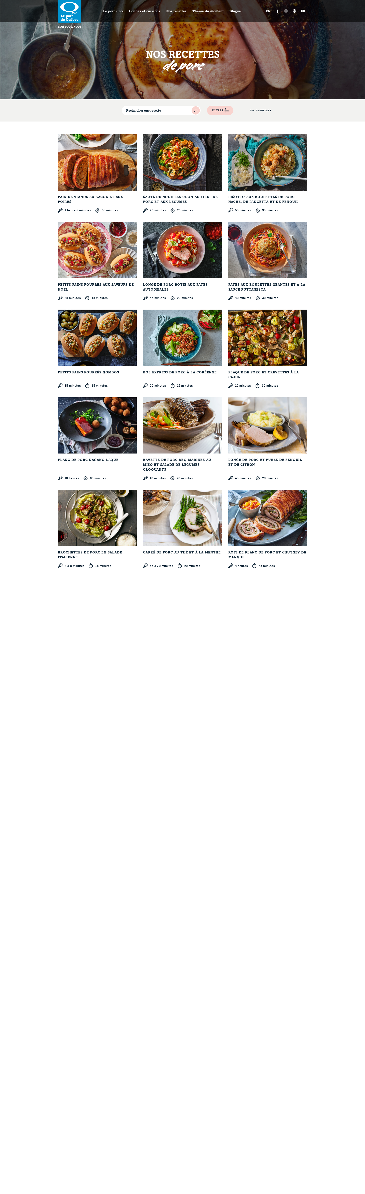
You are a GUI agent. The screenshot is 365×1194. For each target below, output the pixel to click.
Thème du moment (208, 11)
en (268, 11)
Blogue (235, 11)
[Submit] (196, 110)
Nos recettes (176, 11)
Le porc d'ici (113, 11)
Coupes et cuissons (144, 11)
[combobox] (161, 110)
